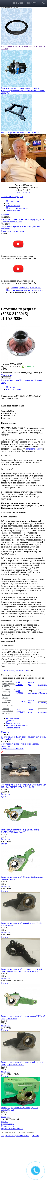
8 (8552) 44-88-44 (26, 1132)
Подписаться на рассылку (12, 231)
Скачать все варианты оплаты (14, 670)
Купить (4, 796)
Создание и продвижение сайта (15, 1135)
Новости (5, 215)
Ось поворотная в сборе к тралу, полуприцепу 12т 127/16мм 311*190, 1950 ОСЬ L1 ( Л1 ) (23, 786)
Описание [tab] (10, 387)
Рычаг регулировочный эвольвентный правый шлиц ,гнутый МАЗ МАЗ (22, 1063)
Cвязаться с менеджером (12, 196)
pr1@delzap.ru (23, 192)
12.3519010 (20, 701)
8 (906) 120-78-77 (9, 1132)
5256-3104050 (19, 683)
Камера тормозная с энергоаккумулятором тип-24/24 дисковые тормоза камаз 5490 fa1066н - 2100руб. (23, 90)
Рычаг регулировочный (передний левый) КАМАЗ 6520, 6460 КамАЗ (20, 831)
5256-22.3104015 (20, 711)
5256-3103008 (19, 691)
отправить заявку (34, 449)
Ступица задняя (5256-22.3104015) (8, 711)
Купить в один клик (10, 380)
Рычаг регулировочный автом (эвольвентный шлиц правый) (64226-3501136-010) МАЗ (21, 970)
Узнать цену (6, 375)
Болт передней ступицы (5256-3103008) (8, 691)
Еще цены (32, 693)
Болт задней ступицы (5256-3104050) (8, 683)
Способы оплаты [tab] (13, 389)
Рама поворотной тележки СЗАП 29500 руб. (21, 132)
